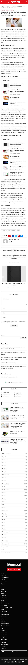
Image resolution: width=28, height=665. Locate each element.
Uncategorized (14, 543)
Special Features (5, 623)
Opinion (3, 600)
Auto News (4, 605)
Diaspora (3, 648)
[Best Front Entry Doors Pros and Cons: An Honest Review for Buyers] (6, 85)
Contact (3, 628)
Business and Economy (7, 607)
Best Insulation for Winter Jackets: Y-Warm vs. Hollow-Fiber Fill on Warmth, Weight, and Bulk (18, 425)
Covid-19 (3, 575)
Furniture (14, 486)
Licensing (3, 646)
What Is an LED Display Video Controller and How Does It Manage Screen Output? (18, 441)
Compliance (4, 637)
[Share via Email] (21, 236)
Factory (14, 477)
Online (14, 525)
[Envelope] (23, 662)
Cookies (3, 630)
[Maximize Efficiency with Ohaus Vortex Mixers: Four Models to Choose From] (6, 168)
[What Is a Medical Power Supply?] (5, 433)
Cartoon (3, 583)
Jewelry (14, 498)
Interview (3, 618)
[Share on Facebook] (13, 236)
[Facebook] (5, 662)
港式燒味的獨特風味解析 (15, 97)
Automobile (14, 459)
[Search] (26, 2)
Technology (14, 540)
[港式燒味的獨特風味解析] (6, 98)
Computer (14, 471)
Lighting (14, 507)
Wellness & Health (14, 552)
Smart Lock (14, 534)
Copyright (3, 642)
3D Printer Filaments (14, 453)
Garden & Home (14, 489)
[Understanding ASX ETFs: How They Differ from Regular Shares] (6, 174)
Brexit (2, 609)
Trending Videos (5, 577)
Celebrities (4, 621)
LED (14, 504)
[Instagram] (12, 662)
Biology (14, 462)
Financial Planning (11, 230)
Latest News (4, 597)
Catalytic (14, 468)
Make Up (14, 513)
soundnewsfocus (9, 15)
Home (2, 6)
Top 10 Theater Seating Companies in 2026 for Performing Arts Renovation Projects (17, 91)
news (18, 230)
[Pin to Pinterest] (19, 236)
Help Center (4, 581)
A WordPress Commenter (6, 377)
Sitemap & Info (4, 644)
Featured (8, 6)
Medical (14, 519)
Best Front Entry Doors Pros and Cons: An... (14, 283)
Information (4, 634)
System (14, 537)
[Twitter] (8, 662)
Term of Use (4, 632)
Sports (2, 589)
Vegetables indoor (14, 546)
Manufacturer (14, 516)
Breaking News (5, 614)
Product (14, 528)
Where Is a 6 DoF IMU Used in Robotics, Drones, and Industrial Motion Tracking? (17, 409)
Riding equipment (14, 531)
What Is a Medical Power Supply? (8, 362)
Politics (3, 593)
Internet (14, 495)
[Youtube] (16, 662)
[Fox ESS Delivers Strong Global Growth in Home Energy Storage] (5, 417)
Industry (14, 492)
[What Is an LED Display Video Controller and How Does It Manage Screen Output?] (5, 441)
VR (14, 549)
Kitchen (14, 501)
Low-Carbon (14, 510)
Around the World (5, 625)
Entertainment (14, 474)
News (14, 522)
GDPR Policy (4, 639)
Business (14, 465)
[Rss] (19, 662)
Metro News (4, 591)
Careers (3, 579)
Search (2, 335)
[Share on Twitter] (16, 236)
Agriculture (14, 456)
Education (3, 616)
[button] (3, 277)
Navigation (15, 377)
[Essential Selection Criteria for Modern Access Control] (6, 103)
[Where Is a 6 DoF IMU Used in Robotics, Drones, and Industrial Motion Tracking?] (5, 409)
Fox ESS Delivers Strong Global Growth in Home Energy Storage (17, 416)
